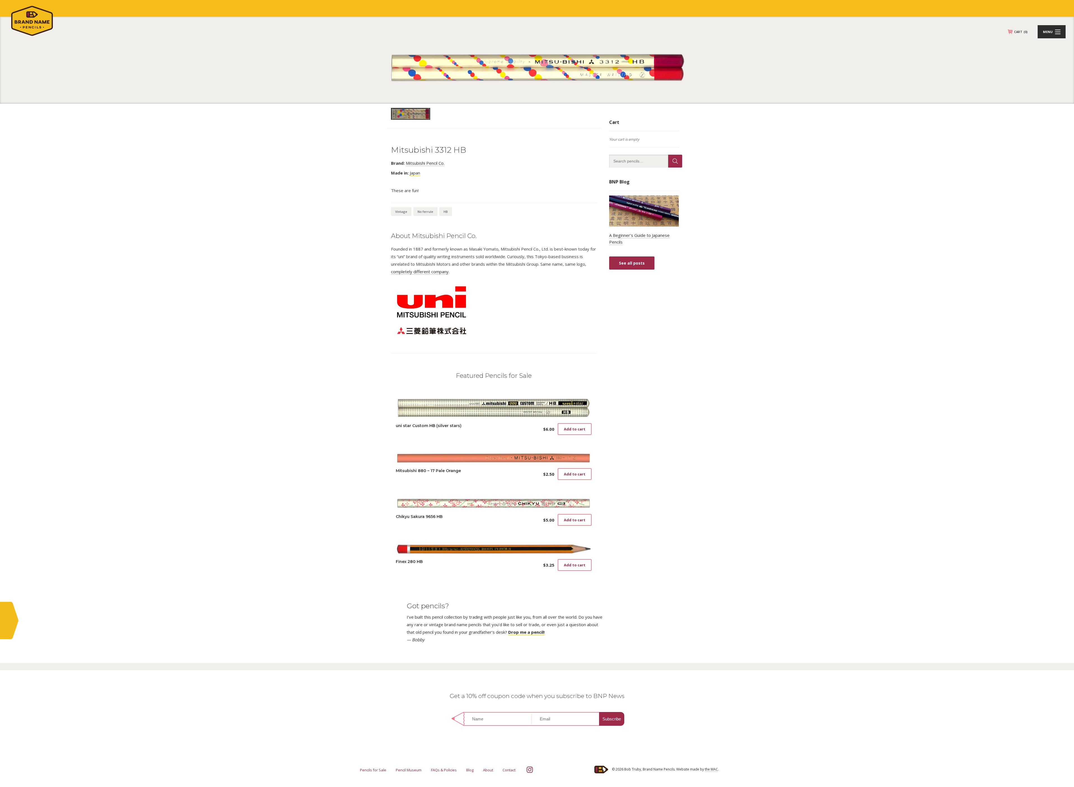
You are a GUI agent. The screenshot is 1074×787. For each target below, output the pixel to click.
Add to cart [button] (574, 429)
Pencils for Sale (373, 769)
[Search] (675, 161)
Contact (509, 769)
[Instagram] (530, 770)
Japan (415, 173)
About (488, 769)
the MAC (711, 769)
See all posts (632, 263)
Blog (470, 769)
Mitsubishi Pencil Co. (425, 163)
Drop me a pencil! (526, 632)
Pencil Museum (408, 769)
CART (1021, 32)
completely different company (420, 271)
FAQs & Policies (444, 769)
